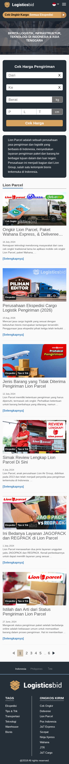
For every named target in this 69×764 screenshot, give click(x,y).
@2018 (24, 760)
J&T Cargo (46, 752)
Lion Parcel (46, 716)
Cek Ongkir (11, 221)
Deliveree (45, 711)
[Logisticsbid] (18, 4)
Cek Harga (34, 123)
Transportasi (12, 716)
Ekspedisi (10, 297)
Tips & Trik (23, 373)
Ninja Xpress (47, 737)
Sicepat (44, 731)
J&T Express (47, 726)
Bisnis (8, 731)
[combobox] (31, 75)
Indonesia (20, 668)
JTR (42, 747)
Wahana (44, 742)
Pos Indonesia (48, 721)
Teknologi (10, 721)
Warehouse (11, 726)
